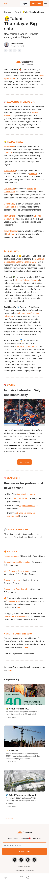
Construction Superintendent (17, 589)
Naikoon (33, 174)
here (18, 607)
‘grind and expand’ (21, 498)
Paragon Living (11, 207)
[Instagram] (34, 860)
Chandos (8, 152)
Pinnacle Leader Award (26, 346)
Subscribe (36, 4)
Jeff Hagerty (9, 189)
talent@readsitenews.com (15, 616)
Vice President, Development (17, 571)
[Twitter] (14, 860)
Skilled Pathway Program (27, 280)
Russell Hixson (17, 44)
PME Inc (10, 234)
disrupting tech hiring (25, 494)
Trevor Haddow (11, 231)
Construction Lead (12, 580)
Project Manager (11, 556)
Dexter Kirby (9, 204)
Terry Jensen (9, 216)
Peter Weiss (9, 146)
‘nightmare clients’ (27, 506)
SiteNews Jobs (13, 601)
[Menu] (45, 3)
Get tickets (24, 462)
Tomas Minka (10, 171)
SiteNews (7, 12)
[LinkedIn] (21, 860)
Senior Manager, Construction (17, 562)
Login (24, 4)
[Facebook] (28, 860)
